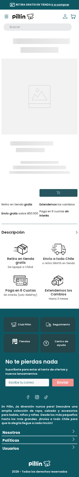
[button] (39, 432)
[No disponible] (58, 193)
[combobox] (38, 27)
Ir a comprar (60, 5)
